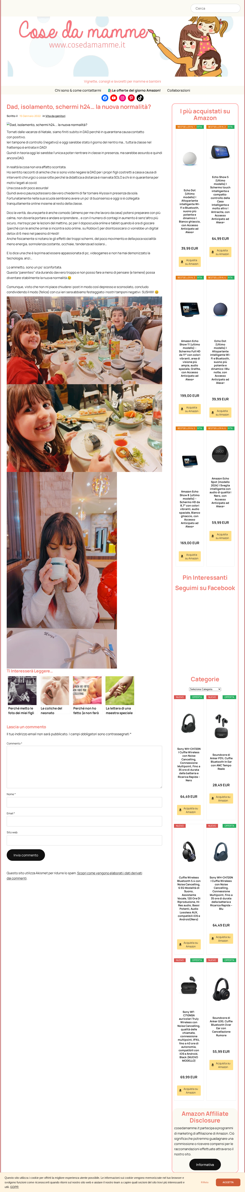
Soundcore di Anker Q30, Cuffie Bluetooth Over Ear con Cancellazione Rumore (221, 1026)
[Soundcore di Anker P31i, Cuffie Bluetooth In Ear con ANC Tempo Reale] (221, 726)
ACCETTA (228, 1182)
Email (11, 813)
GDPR (14, 1187)
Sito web (12, 832)
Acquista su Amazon (191, 262)
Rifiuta (204, 1182)
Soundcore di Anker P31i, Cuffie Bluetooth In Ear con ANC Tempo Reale (221, 762)
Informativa (205, 1164)
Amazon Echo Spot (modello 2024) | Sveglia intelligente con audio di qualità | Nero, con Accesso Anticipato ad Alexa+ (220, 492)
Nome (11, 794)
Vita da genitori (55, 116)
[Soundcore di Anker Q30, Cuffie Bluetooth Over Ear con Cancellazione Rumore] (221, 989)
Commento (14, 743)
